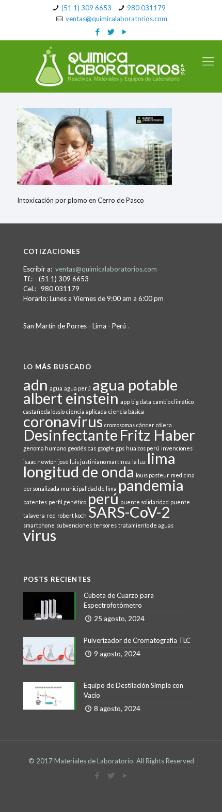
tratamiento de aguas (145, 525)
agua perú (77, 388)
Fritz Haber (157, 435)
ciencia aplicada (86, 411)
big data (141, 401)
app (125, 401)
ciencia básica (126, 411)
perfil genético (67, 502)
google (106, 448)
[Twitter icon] (111, 31)
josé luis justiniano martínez (94, 461)
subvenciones (74, 525)
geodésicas (82, 448)
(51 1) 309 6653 (86, 8)
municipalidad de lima (89, 488)
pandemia (151, 485)
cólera (164, 425)
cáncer (145, 425)
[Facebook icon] (97, 31)
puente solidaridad (144, 502)
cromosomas (119, 425)
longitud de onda (78, 471)
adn (35, 384)
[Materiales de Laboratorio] (111, 66)
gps (120, 448)
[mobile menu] (208, 61)
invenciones (177, 448)
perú (103, 498)
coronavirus (63, 421)
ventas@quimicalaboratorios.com (116, 18)
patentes (35, 502)
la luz (139, 461)
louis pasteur (152, 475)
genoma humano (44, 448)
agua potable (135, 384)
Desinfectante (70, 435)
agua (56, 388)
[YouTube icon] (124, 31)
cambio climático (173, 401)
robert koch (72, 515)
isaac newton (40, 461)
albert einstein (71, 398)
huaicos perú (143, 448)
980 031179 (146, 8)
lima (161, 458)
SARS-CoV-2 (129, 512)
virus (39, 535)
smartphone (39, 525)
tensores (105, 525)
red (51, 515)
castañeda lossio (44, 411)
